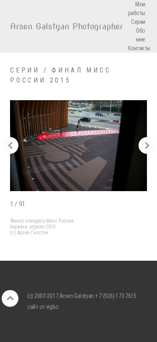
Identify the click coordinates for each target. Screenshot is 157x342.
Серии (138, 21)
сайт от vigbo (42, 306)
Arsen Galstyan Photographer (66, 26)
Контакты (139, 48)
